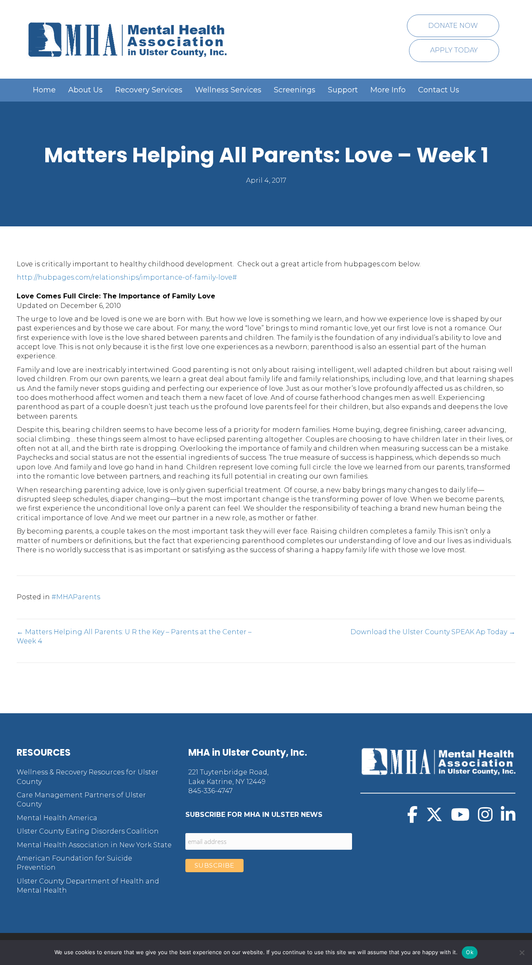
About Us (85, 89)
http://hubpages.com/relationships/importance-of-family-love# (127, 277)
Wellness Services (228, 89)
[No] (521, 952)
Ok (469, 952)
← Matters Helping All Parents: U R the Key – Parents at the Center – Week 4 (134, 636)
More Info (388, 89)
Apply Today (454, 50)
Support (343, 89)
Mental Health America (57, 818)
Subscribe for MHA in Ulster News (254, 815)
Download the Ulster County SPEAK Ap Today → (432, 632)
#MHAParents (76, 597)
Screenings (294, 89)
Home (44, 89)
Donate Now (453, 26)
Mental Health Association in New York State (94, 845)
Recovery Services (148, 89)
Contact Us (438, 89)
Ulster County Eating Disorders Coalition (88, 831)
